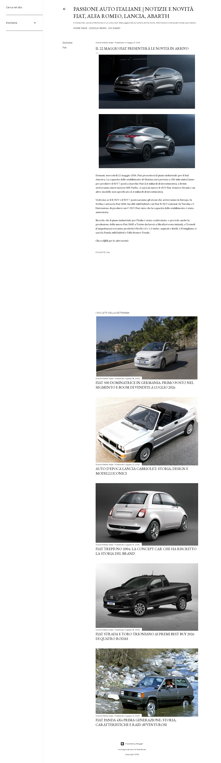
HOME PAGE (80, 28)
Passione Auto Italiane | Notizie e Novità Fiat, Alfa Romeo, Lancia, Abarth (133, 12)
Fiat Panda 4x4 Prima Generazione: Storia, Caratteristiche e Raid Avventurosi (136, 722)
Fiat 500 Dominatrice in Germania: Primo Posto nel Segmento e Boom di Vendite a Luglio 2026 (145, 385)
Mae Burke (141, 749)
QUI (105, 240)
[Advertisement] (147, 283)
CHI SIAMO (114, 28)
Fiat (64, 47)
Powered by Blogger (134, 744)
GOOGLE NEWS (97, 28)
